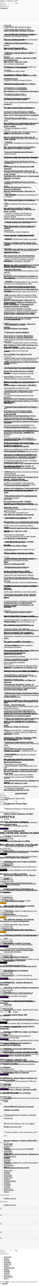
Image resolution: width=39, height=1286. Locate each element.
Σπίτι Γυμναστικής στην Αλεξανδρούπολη (19, 256)
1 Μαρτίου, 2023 (5, 1034)
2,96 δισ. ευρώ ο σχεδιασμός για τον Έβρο (19, 219)
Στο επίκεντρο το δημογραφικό (15, 89)
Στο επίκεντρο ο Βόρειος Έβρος (15, 804)
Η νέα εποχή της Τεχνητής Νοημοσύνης (18, 338)
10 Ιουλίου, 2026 (5, 992)
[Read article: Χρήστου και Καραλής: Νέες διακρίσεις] (19, 852)
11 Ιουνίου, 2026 (5, 1098)
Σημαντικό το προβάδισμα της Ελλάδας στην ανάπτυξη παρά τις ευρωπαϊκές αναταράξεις (20, 456)
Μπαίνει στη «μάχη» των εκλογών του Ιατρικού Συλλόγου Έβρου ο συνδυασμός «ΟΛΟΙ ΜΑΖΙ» (21, 266)
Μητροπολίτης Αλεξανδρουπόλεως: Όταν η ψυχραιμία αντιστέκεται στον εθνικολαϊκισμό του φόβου (21, 419)
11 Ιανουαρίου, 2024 (7, 1050)
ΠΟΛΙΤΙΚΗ (7, 179)
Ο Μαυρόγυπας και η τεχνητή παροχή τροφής (17, 950)
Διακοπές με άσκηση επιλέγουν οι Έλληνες (20, 113)
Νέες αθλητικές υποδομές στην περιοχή (19, 919)
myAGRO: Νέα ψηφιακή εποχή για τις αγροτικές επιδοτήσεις (17, 188)
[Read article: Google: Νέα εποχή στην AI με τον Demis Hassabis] (19, 930)
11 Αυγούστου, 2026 (7, 899)
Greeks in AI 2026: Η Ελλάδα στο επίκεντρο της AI (18, 966)
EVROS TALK (8, 356)
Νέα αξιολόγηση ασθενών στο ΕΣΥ (16, 1168)
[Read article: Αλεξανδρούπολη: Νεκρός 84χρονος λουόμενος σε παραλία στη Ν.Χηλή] (19, 1072)
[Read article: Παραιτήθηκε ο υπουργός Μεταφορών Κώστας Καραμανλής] (19, 1020)
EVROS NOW (7, 25)
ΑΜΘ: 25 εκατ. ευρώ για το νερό (15, 62)
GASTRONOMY (8, 664)
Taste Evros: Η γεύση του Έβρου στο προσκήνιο (21, 988)
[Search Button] (16, 794)
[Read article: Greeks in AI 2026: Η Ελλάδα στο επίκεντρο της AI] (19, 960)
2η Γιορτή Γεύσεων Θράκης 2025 (15, 1015)
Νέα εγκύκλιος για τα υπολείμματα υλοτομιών (21, 769)
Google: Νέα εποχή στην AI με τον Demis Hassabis (18, 936)
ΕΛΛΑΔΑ (6, 78)
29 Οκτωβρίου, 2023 (7, 1069)
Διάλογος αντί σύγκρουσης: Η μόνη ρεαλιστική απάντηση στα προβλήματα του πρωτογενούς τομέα (21, 490)
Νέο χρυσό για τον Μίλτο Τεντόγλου (17, 943)
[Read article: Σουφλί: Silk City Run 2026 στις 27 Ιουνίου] (19, 1087)
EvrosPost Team (5, 837)
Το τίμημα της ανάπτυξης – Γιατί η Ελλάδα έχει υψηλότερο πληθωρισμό (21, 445)
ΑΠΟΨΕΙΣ (6, 436)
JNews (7, 1282)
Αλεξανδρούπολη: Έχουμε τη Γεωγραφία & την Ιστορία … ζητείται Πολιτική (21, 478)
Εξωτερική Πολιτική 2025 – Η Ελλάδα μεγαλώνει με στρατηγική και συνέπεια (18, 503)
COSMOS (6, 323)
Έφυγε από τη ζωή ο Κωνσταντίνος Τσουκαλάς (21, 115)
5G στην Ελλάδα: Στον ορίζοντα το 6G (18, 354)
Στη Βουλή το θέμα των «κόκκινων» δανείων (20, 158)
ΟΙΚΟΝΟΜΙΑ (7, 274)
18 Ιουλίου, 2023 (5, 1086)
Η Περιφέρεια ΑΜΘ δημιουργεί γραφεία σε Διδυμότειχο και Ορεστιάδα (15, 1044)
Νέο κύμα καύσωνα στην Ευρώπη (16, 480)
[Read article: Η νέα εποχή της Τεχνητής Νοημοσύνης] (19, 916)
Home (2, 812)
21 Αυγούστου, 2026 (7, 838)
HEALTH (6, 730)
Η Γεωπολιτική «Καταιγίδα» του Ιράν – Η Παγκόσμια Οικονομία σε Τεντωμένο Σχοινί (20, 467)
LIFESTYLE (7, 610)
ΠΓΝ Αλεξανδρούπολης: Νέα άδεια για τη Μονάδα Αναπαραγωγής (19, 761)
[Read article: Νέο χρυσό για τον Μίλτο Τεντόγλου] (19, 867)
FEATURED (3, 840)
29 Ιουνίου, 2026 (5, 1010)
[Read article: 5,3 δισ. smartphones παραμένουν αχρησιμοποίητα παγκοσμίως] (19, 884)
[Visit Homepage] (3, 8)
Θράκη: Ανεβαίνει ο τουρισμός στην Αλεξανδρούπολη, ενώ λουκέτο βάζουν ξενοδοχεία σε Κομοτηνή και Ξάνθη (19, 1062)
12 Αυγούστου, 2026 (7, 881)
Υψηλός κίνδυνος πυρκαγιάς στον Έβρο (18, 814)
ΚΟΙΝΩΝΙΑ (7, 747)
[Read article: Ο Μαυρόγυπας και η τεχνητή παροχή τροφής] (19, 945)
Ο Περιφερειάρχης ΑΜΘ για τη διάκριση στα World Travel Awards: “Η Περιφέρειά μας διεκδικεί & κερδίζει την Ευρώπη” (20, 304)
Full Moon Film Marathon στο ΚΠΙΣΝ (17, 841)
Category (7, 812)
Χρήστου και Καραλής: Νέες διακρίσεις (18, 633)
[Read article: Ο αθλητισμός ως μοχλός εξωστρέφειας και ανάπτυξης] (19, 994)
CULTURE (6, 819)
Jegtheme (5, 1284)
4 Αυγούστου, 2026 (6, 973)
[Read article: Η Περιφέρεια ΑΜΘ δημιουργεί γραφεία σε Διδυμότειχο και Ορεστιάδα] (19, 1037)
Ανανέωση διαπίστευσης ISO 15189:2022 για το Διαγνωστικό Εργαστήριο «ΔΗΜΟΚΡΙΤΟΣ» (21, 432)
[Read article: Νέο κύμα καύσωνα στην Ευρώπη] (19, 901)
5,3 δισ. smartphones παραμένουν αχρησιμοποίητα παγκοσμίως (16, 652)
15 (13, 1012)
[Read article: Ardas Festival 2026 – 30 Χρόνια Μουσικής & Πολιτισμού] (19, 976)
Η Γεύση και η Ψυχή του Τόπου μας (16, 727)
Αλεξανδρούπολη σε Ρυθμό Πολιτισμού (18, 392)
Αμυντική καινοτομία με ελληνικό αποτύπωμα (21, 421)
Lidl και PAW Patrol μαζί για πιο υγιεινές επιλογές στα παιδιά (19, 750)
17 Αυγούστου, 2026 (7, 865)
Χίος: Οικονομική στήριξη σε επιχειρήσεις (19, 147)
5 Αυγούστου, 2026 (6, 957)
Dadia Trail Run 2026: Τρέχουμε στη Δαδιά (19, 31)
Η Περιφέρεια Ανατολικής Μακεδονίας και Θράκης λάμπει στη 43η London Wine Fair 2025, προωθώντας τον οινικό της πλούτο (21, 714)
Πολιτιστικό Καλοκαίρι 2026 (14, 831)
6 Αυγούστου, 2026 (6, 943)
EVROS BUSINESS (9, 377)
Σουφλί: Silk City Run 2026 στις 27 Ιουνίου (15, 1093)
